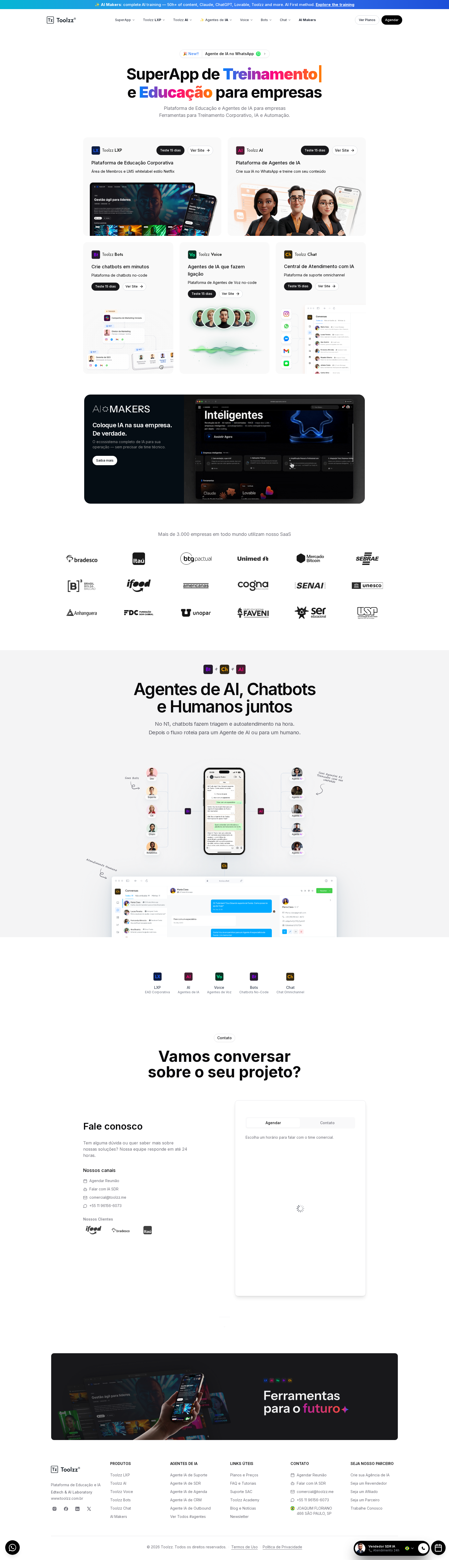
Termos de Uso (244, 1547)
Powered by (412, 1537)
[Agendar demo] (438, 1548)
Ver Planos (367, 20)
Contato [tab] (327, 1123)
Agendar (392, 20)
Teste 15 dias (170, 150)
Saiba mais (105, 460)
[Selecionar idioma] (409, 1548)
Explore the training (335, 4)
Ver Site (197, 150)
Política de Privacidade (282, 1547)
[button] (224, 449)
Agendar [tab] (273, 1123)
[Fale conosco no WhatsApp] (12, 1547)
